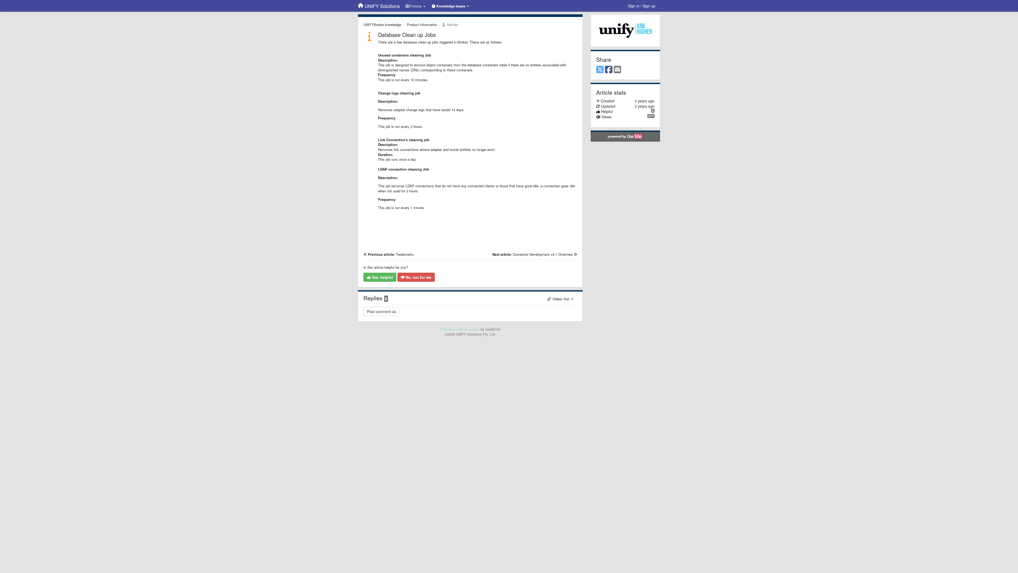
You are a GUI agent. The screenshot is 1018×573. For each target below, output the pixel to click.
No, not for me (418, 277)
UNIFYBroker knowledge (382, 24)
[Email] (617, 69)
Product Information (422, 24)
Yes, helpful (382, 277)
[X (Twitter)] (600, 69)
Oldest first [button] (561, 298)
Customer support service (460, 329)
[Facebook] (608, 69)
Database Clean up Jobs (407, 34)
